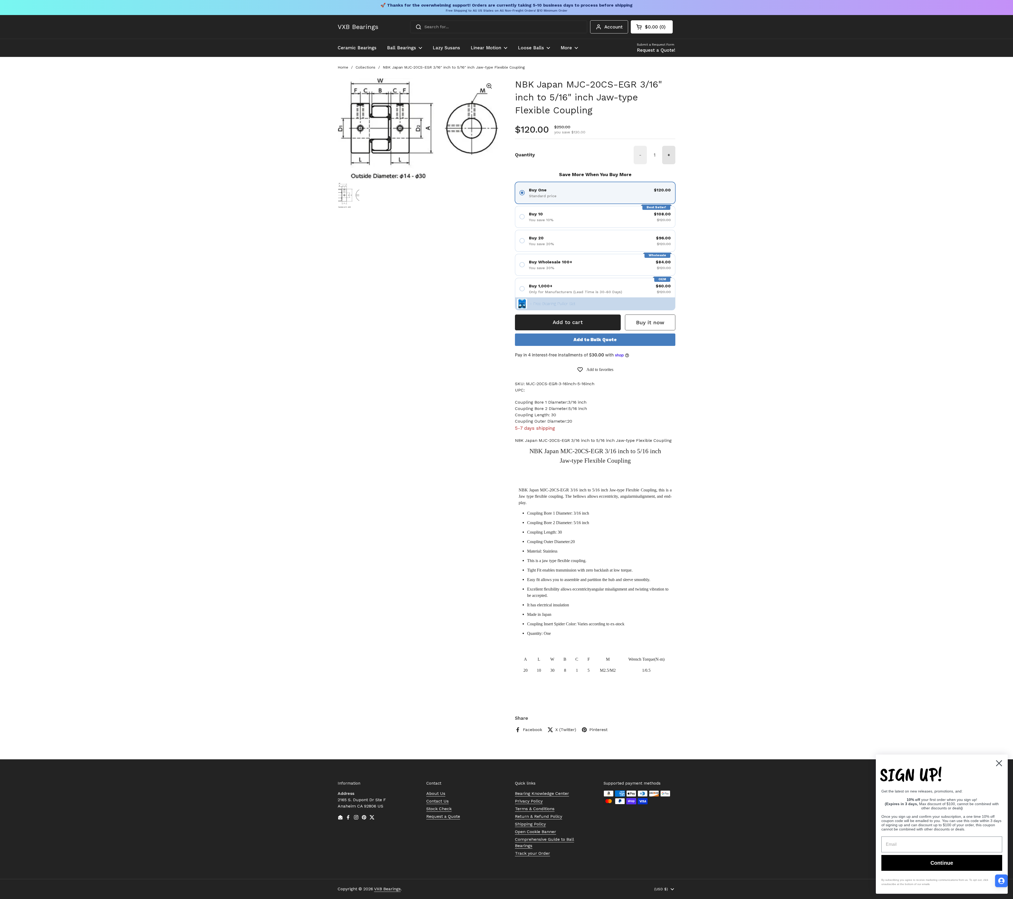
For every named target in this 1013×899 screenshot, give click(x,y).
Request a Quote (443, 816)
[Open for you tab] (1001, 880)
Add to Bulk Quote (595, 339)
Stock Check (439, 808)
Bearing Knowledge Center (542, 793)
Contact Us (437, 801)
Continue (941, 863)
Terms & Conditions (535, 808)
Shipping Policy (530, 823)
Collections (365, 67)
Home (343, 67)
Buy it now (650, 322)
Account (613, 27)
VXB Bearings (358, 27)
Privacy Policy (529, 801)
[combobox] (498, 27)
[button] (652, 26)
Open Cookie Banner (535, 831)
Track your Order (532, 853)
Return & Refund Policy (538, 816)
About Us (435, 793)
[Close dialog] (999, 763)
